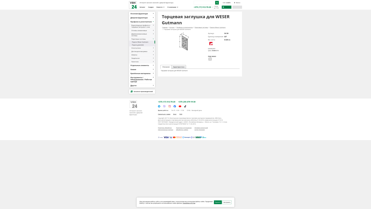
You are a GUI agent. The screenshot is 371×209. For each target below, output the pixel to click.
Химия (133, 69)
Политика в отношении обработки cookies (184, 129)
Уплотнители (136, 48)
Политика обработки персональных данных (165, 129)
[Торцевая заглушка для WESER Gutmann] (183, 41)
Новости (159, 7)
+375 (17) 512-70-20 (202, 7)
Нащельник (135, 58)
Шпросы (134, 55)
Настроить (226, 202)
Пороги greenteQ (138, 45)
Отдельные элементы (139, 65)
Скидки (151, 7)
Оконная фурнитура (139, 13)
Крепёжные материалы (140, 73)
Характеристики (178, 67)
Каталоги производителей (143, 91)
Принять (218, 202)
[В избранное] (210, 59)
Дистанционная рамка (139, 51)
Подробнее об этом (189, 203)
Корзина (228, 7)
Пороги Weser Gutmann (140, 42)
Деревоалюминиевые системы (139, 35)
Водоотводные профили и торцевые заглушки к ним (140, 26)
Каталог (142, 7)
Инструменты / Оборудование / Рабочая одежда (141, 79)
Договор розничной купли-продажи (201, 129)
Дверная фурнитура (139, 17)
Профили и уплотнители (141, 22)
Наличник (135, 62)
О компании (171, 7)
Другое (133, 85)
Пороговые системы (138, 39)
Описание (166, 67)
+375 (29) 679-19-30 (186, 101)
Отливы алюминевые (139, 30)
